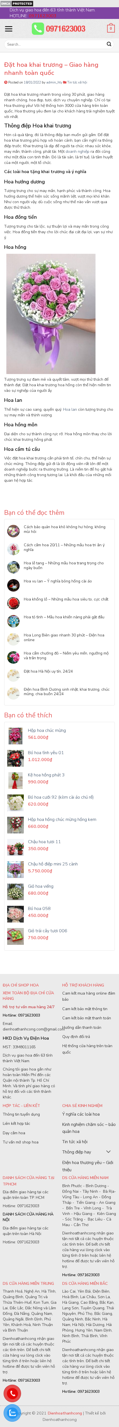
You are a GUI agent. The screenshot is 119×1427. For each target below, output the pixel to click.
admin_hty (54, 82)
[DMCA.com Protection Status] (16, 3)
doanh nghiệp (77, 151)
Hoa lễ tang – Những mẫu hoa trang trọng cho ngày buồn (64, 565)
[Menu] (8, 29)
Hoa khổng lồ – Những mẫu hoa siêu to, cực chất (66, 599)
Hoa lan (70, 409)
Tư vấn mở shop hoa (20, 1142)
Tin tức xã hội (77, 82)
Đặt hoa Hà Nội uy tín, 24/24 (48, 671)
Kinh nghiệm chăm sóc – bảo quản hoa (89, 1128)
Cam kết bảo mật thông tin (84, 1009)
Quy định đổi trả (76, 1036)
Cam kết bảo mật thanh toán (86, 1018)
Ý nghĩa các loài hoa (81, 1114)
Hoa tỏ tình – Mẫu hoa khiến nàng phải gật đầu (64, 617)
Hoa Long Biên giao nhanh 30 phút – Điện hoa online (64, 638)
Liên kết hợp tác (16, 1123)
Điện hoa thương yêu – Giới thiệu (87, 1166)
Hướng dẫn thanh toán (81, 1027)
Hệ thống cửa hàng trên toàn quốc (87, 1049)
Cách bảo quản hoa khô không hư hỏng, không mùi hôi (64, 529)
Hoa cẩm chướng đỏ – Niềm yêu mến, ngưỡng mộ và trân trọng (66, 656)
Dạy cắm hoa (14, 1133)
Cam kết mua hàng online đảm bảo (88, 996)
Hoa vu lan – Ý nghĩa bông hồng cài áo (58, 581)
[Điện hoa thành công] (59, 29)
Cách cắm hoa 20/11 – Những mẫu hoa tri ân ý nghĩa (64, 547)
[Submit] (109, 44)
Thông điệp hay (76, 1152)
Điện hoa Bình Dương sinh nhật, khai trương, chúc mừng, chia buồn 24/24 (67, 692)
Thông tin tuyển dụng (21, 1114)
